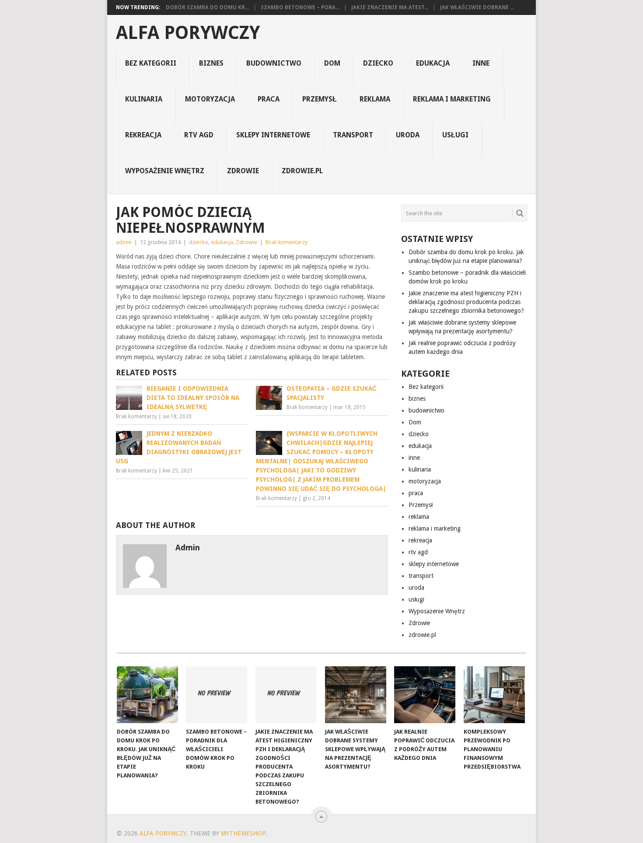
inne (480, 63)
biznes (211, 63)
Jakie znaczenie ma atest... (389, 7)
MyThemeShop (243, 833)
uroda (407, 135)
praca (269, 99)
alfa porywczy (188, 33)
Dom (332, 63)
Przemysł (319, 99)
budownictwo (273, 63)
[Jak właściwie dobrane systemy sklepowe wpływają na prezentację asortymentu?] (355, 694)
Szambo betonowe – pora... (300, 7)
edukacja (433, 63)
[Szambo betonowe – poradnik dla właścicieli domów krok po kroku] (216, 694)
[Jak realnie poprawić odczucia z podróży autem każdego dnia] (424, 694)
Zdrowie (243, 171)
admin (124, 242)
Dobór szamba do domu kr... (207, 7)
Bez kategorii (150, 63)
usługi (455, 135)
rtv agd (198, 135)
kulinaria (143, 99)
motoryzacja (210, 99)
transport (353, 135)
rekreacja (143, 135)
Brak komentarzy (287, 242)
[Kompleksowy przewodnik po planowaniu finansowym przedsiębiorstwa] (494, 694)
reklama (375, 99)
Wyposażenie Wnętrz (164, 171)
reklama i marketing (452, 99)
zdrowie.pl (302, 171)
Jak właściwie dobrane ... (477, 7)
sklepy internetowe (273, 135)
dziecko (378, 63)
